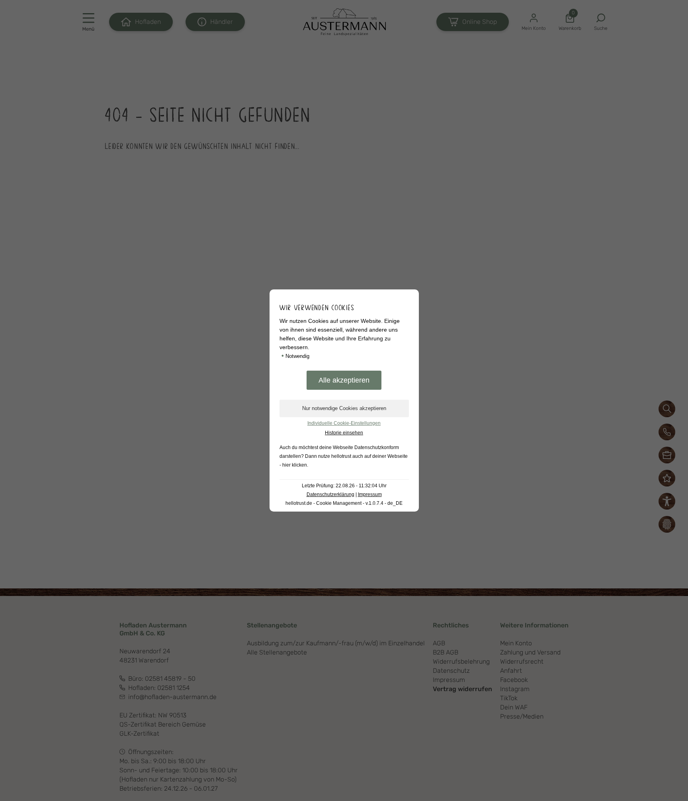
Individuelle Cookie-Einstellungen (344, 423)
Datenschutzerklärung (330, 494)
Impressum (370, 494)
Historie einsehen (344, 433)
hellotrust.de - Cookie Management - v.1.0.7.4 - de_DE (344, 503)
